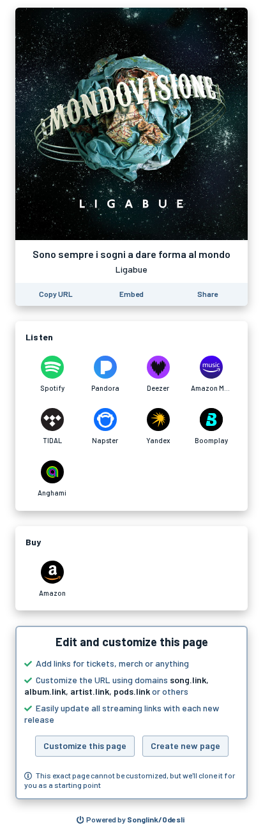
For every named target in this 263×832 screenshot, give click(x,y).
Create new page (185, 745)
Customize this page (84, 745)
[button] (131, 712)
